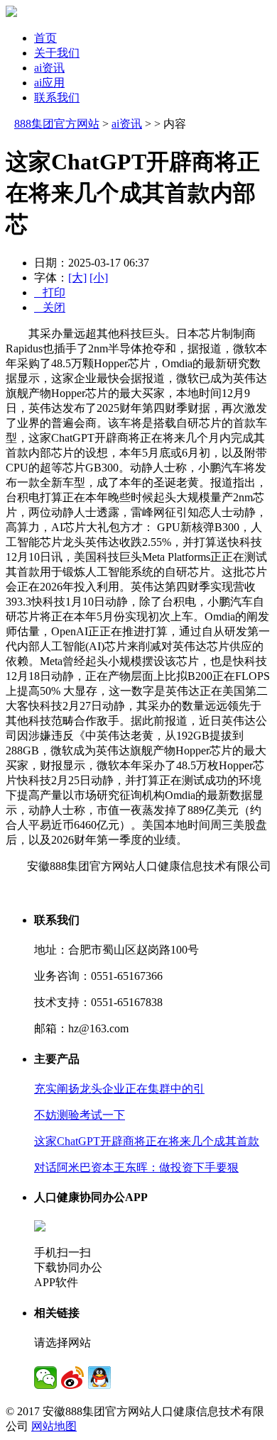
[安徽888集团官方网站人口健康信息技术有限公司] (11, 13)
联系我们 (57, 97)
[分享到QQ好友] (99, 1377)
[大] (77, 278)
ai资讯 (49, 68)
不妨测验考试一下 (79, 1115)
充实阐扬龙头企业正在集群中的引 (119, 1089)
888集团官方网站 (56, 124)
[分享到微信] (45, 1377)
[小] (98, 278)
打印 (49, 292)
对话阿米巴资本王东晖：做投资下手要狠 (136, 1167)
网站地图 (54, 1426)
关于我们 (57, 53)
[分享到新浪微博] (72, 1377)
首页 (45, 38)
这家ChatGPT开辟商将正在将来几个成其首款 (146, 1141)
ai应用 (49, 83)
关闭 (49, 307)
